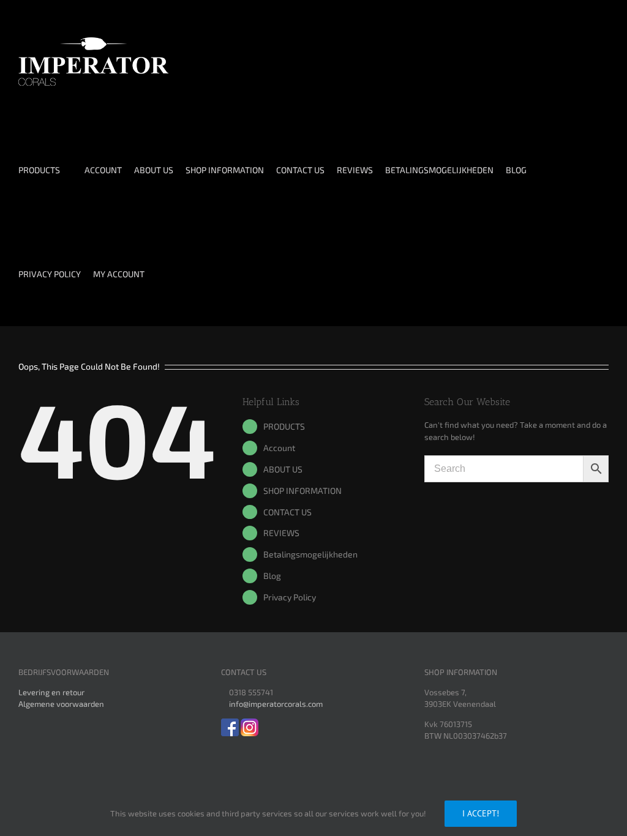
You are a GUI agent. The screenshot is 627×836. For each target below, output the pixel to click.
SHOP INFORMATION (302, 490)
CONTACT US (287, 512)
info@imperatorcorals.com (276, 704)
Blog (272, 575)
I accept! (480, 813)
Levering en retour (51, 692)
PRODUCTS (284, 426)
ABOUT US (282, 469)
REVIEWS (281, 533)
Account (279, 447)
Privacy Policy (289, 597)
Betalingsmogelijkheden (310, 554)
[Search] (196, 274)
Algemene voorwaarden (61, 704)
